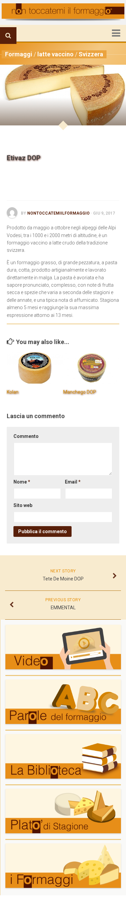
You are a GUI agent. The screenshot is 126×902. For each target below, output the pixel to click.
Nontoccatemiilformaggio (58, 213)
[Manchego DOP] (91, 368)
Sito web (22, 505)
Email (73, 482)
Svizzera (91, 54)
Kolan (12, 392)
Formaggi (18, 54)
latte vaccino (55, 54)
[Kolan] (35, 368)
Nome (21, 482)
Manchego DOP (79, 392)
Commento (26, 436)
